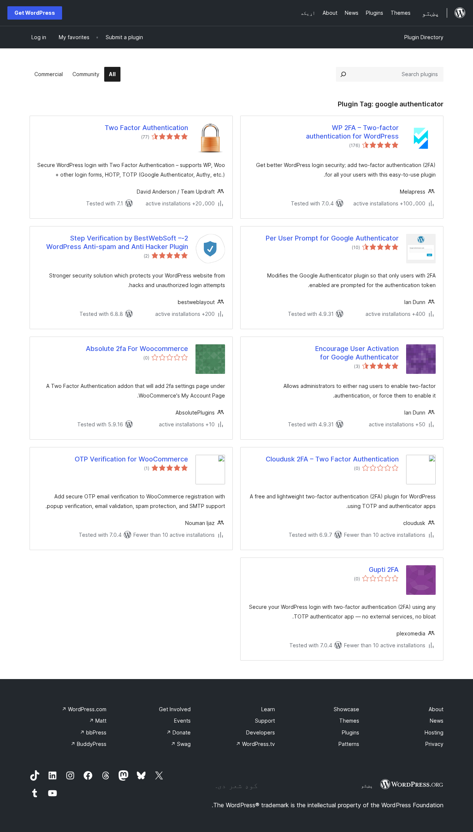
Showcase (346, 709)
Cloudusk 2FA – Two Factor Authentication (332, 459)
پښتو (367, 785)
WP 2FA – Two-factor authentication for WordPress (352, 132)
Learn (268, 709)
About (436, 709)
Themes (349, 720)
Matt (97, 720)
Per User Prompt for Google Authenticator (332, 238)
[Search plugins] (343, 74)
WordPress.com (84, 709)
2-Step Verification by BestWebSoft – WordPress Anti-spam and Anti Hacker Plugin (117, 242)
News (436, 720)
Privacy (434, 744)
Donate (178, 732)
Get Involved (175, 709)
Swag (181, 744)
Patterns (348, 744)
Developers (260, 732)
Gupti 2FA (384, 569)
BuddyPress (88, 744)
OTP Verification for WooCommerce (131, 459)
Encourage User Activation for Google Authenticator (357, 353)
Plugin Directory (423, 37)
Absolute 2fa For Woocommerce (137, 348)
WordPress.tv (255, 744)
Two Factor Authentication (146, 128)
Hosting (434, 732)
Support (265, 720)
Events (182, 720)
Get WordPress (34, 13)
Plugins (350, 732)
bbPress (93, 732)
